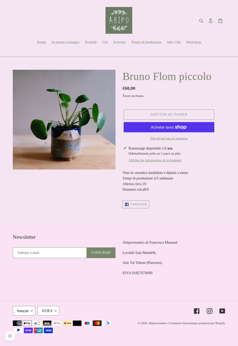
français (23, 311)
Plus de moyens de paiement (169, 138)
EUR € (47, 311)
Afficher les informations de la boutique (155, 160)
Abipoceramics (158, 323)
